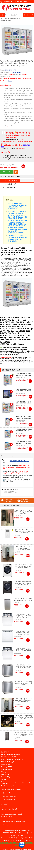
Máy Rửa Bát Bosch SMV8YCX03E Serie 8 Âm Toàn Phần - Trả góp (23, 616)
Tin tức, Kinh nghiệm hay (9, 786)
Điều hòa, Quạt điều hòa (9, 757)
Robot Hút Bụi (5, 777)
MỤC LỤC (9, 199)
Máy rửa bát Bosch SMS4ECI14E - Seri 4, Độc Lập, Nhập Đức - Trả (23, 666)
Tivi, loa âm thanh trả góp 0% (10, 754)
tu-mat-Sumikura (6, 20)
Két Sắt (3, 779)
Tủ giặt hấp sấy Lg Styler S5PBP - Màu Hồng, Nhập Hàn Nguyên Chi (23, 512)
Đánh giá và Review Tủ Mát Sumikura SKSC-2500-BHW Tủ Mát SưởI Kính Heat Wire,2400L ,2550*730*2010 (17, 206)
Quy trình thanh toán (9, 793)
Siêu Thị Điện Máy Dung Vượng (19, 461)
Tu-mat (21, 19)
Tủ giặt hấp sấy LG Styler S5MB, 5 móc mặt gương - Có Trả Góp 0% (23, 700)
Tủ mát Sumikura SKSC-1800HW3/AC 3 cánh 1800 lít (24, 430)
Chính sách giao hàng (9, 796)
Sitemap (5, 825)
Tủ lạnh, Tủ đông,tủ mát (9, 762)
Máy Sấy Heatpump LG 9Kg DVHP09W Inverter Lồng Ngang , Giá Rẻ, (23, 566)
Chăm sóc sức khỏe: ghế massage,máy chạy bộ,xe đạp (15, 782)
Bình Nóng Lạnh (6, 769)
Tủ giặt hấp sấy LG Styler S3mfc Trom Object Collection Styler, (23, 548)
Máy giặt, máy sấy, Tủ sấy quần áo (12, 759)
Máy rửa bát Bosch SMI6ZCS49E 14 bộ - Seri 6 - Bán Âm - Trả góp (23, 633)
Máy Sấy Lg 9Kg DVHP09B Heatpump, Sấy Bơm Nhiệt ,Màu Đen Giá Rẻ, (23, 583)
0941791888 (15, 176)
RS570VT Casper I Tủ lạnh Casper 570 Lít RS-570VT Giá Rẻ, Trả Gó (23, 734)
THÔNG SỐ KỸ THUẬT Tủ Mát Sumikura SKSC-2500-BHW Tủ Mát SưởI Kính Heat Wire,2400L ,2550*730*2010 (17, 238)
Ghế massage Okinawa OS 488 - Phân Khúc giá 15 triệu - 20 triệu (23, 717)
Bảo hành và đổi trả (9, 799)
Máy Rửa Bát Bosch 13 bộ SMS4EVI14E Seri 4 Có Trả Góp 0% (23, 683)
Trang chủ (4, 19)
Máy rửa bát (5, 774)
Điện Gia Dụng (5, 764)
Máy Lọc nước (5, 772)
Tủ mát (10, 81)
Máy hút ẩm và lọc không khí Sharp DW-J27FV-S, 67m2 (23, 599)
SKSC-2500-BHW (13, 19)
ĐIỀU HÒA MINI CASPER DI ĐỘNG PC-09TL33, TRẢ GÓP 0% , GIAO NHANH (23, 531)
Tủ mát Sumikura (15, 72)
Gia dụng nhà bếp (7, 767)
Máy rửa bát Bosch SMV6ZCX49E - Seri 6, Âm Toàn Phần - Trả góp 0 (23, 649)
